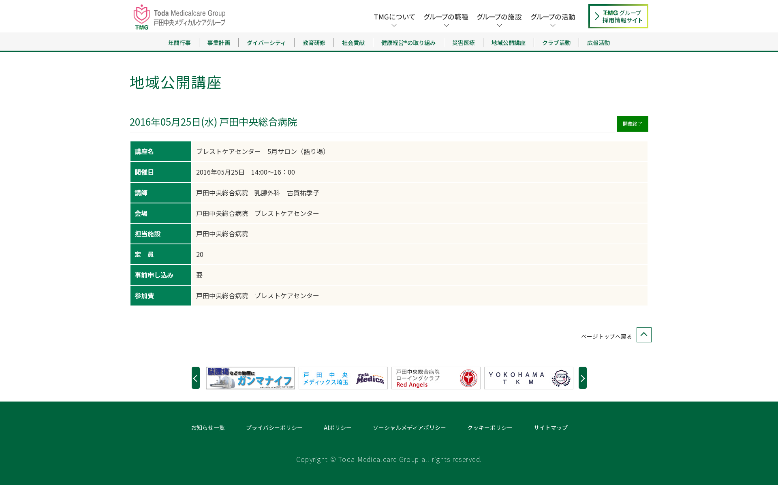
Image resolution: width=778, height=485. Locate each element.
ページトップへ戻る (606, 336)
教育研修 (314, 42)
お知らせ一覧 (208, 427)
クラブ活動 (556, 42)
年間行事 (179, 42)
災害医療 (463, 42)
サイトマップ (551, 427)
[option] (252, 378)
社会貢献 (353, 42)
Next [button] (583, 378)
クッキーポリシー (490, 427)
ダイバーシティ (266, 42)
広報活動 (598, 42)
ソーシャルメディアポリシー (409, 427)
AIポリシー (338, 427)
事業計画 (218, 42)
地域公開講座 (509, 42)
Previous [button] (196, 378)
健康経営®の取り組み (408, 42)
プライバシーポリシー (274, 427)
